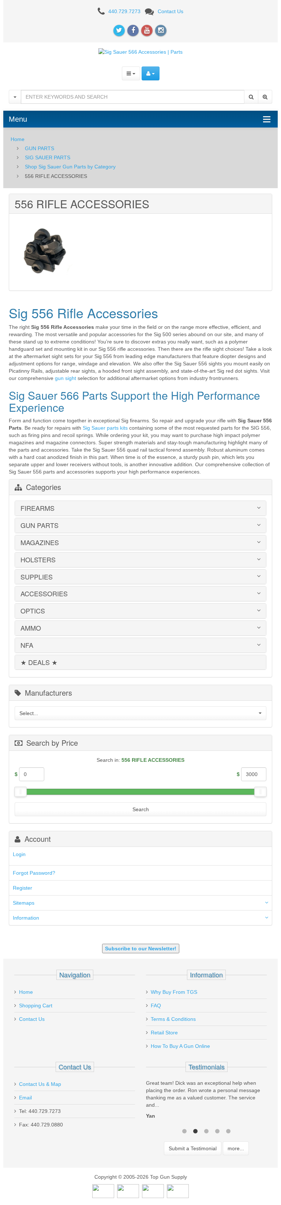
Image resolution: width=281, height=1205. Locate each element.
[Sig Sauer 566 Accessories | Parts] (140, 51)
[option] (206, 1101)
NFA (26, 645)
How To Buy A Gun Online (180, 1046)
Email (25, 1098)
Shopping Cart (35, 1005)
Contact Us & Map (40, 1084)
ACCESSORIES (44, 593)
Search (140, 809)
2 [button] (195, 1130)
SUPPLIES (36, 577)
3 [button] (206, 1130)
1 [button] (184, 1130)
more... (236, 1148)
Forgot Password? (34, 873)
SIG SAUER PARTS (47, 157)
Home (18, 139)
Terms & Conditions (173, 1019)
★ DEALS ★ (38, 662)
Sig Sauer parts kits (105, 428)
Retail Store (164, 1032)
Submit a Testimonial (193, 1148)
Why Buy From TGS (174, 992)
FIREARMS (37, 508)
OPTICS (32, 611)
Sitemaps (23, 903)
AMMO (30, 628)
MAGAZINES (39, 542)
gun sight (65, 378)
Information (26, 918)
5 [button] (228, 1130)
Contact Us (170, 11)
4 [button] (217, 1130)
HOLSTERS (38, 559)
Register (22, 888)
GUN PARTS (39, 148)
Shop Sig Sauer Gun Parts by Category (70, 167)
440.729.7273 (124, 11)
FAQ (156, 1005)
